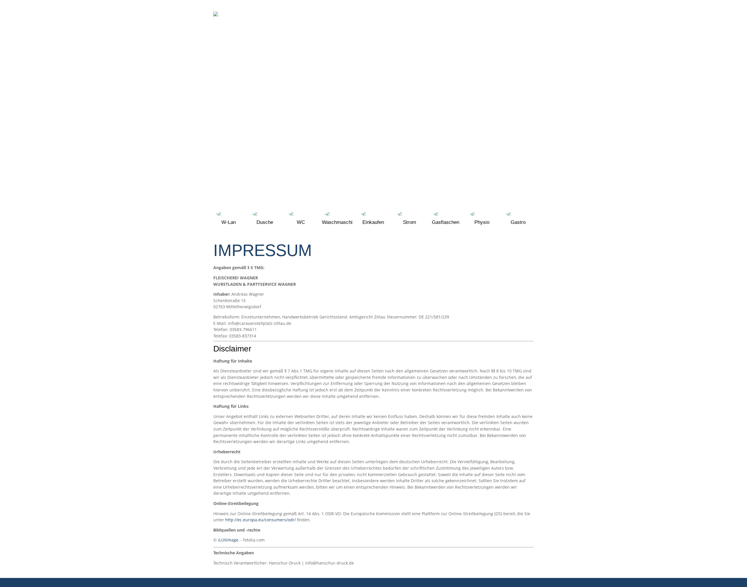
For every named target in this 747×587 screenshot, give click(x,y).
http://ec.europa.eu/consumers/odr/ (260, 519)
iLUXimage (228, 540)
